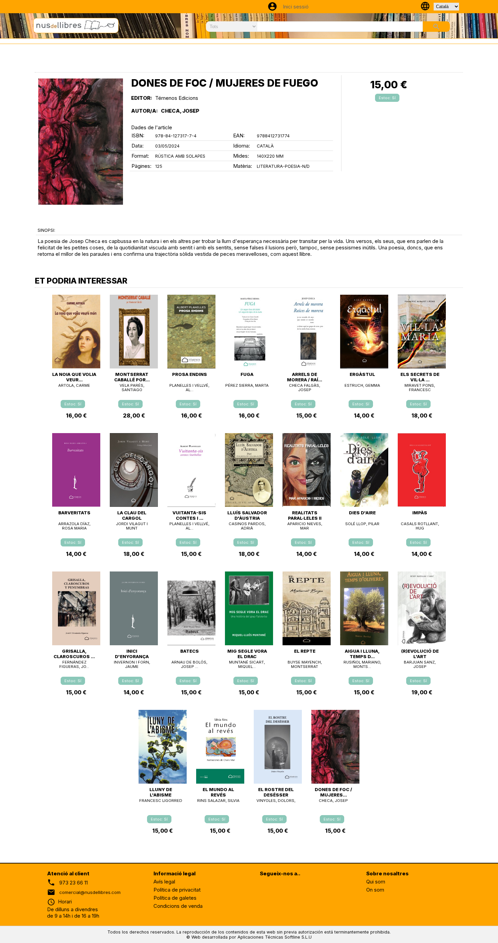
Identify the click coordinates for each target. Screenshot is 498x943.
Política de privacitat (177, 889)
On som (375, 889)
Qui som (375, 881)
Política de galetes (174, 898)
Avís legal (164, 881)
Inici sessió (296, 6)
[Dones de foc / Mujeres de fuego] (80, 141)
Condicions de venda (178, 906)
